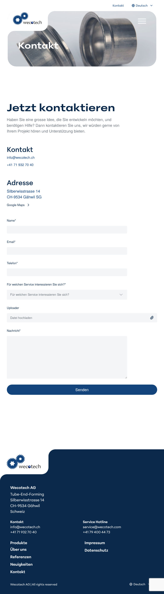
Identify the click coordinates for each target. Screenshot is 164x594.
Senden (82, 389)
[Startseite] (27, 465)
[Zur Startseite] (31, 24)
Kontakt (118, 5)
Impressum (95, 542)
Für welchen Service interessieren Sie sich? (43, 284)
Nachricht (20, 330)
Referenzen (20, 556)
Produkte (18, 542)
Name (18, 220)
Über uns (18, 549)
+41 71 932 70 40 (20, 164)
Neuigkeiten (21, 564)
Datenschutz (96, 550)
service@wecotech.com (102, 526)
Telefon (18, 263)
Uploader (13, 308)
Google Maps (16, 205)
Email (17, 241)
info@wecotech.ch (21, 157)
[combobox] (67, 295)
